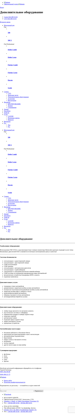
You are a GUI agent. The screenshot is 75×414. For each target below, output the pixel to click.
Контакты (7, 121)
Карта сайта (8, 380)
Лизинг (10, 106)
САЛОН (10, 116)
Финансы (7, 102)
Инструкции (12, 100)
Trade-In (6, 113)
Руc (5, 123)
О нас (6, 114)
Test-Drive (7, 111)
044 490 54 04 (10, 17)
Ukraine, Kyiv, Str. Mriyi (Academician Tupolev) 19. (20, 410)
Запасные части (13, 95)
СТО (9, 93)
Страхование (12, 107)
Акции (6, 109)
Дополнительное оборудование (18, 97)
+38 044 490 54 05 (26, 403)
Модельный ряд (9, 25)
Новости (11, 120)
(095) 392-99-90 (5, 372)
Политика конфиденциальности (14, 382)
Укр (9, 125)
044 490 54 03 (10, 19)
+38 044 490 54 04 (13, 403)
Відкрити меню (5, 22)
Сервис (6, 92)
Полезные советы (14, 118)
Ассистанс (11, 99)
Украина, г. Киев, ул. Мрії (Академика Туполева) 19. (21, 401)
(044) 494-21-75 (5, 374)
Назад (2, 7)
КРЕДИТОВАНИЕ (14, 104)
